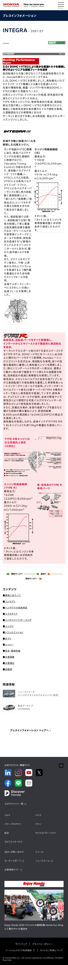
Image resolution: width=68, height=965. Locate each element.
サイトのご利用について (51, 950)
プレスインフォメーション (19, 15)
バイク (38, 815)
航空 (6, 833)
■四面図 (7, 669)
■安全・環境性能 (11, 651)
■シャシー (8, 644)
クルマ (7, 815)
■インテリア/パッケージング (17, 620)
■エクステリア (10, 614)
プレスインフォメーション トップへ (29, 730)
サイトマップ (21, 944)
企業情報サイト (11, 870)
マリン (38, 824)
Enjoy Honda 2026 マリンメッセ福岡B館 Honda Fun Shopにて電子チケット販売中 (33, 927)
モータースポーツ (12, 861)
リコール (39, 852)
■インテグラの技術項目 (15, 607)
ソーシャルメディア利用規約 (18, 950)
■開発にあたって (12, 595)
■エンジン (8, 626)
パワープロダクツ (12, 824)
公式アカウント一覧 (14, 804)
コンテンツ (9, 589)
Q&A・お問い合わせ (14, 852)
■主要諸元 (8, 663)
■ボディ (7, 638)
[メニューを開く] (61, 5)
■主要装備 (8, 657)
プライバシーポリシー (42, 944)
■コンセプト (9, 601)
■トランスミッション (13, 632)
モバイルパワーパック (45, 833)
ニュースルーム (42, 861)
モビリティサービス (13, 842)
